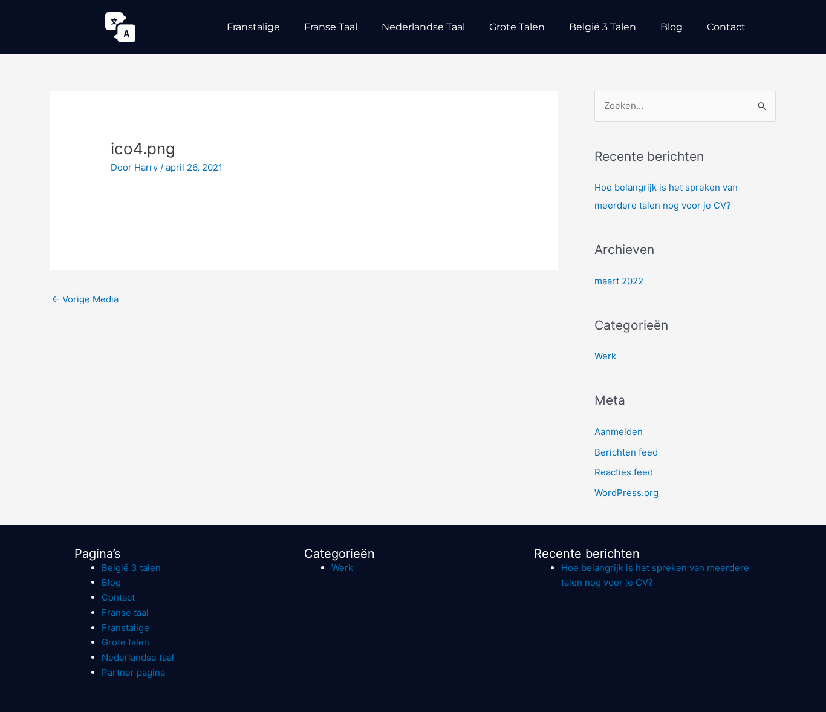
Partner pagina (133, 672)
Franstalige (253, 27)
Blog (671, 27)
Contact (726, 27)
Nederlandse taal (423, 27)
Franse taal (330, 27)
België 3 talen (602, 27)
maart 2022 (618, 281)
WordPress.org (626, 492)
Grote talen (517, 27)
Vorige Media (85, 299)
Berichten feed (626, 452)
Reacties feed (623, 472)
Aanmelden (618, 431)
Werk (605, 356)
